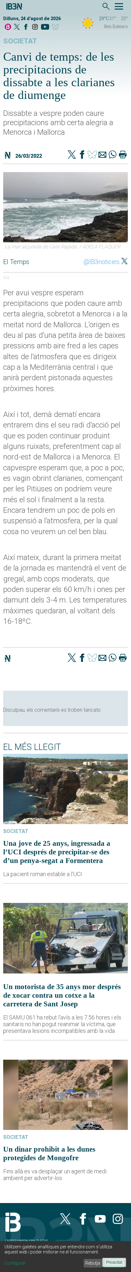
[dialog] (65, 1256)
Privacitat (114, 1262)
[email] (102, 155)
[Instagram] (35, 27)
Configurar (15, 1263)
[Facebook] (26, 27)
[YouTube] (45, 27)
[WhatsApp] (112, 155)
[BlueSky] (56, 27)
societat (20, 41)
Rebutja (92, 1263)
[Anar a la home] (8, 27)
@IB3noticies (102, 262)
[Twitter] (71, 155)
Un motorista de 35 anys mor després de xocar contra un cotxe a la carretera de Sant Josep (62, 995)
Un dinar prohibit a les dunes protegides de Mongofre (49, 1153)
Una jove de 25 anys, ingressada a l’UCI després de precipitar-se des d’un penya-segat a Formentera (56, 852)
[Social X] (17, 27)
